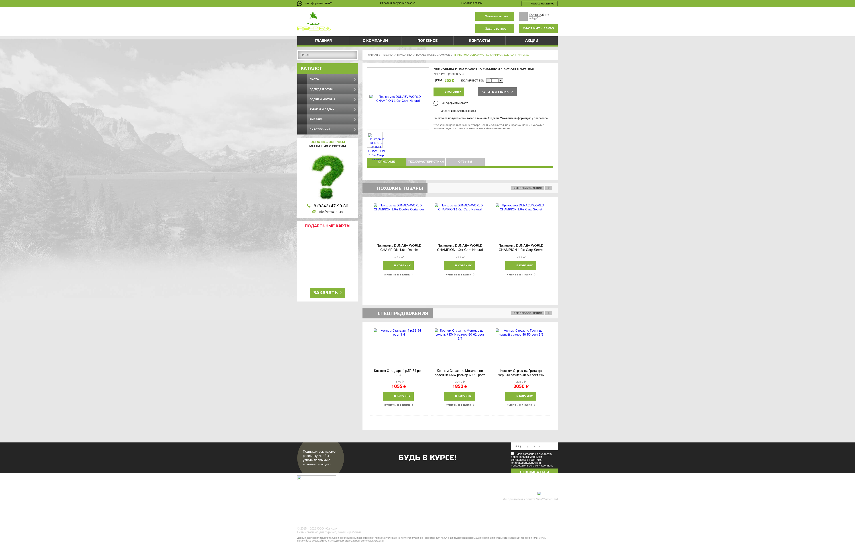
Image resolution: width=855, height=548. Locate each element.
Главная (323, 41)
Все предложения (527, 187)
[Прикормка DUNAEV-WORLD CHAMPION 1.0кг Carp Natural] (398, 100)
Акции (531, 41)
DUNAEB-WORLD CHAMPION (433, 54)
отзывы (465, 161)
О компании (375, 41)
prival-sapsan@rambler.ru (390, 29)
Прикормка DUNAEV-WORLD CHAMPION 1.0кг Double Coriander (399, 250)
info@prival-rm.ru (331, 211)
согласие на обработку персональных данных (531, 455)
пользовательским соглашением (531, 465)
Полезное (427, 41)
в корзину (453, 91)
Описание (386, 161)
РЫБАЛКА (387, 54)
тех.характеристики (426, 161)
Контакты (479, 41)
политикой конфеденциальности (526, 461)
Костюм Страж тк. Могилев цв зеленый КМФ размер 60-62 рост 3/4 (460, 375)
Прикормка (404, 54)
